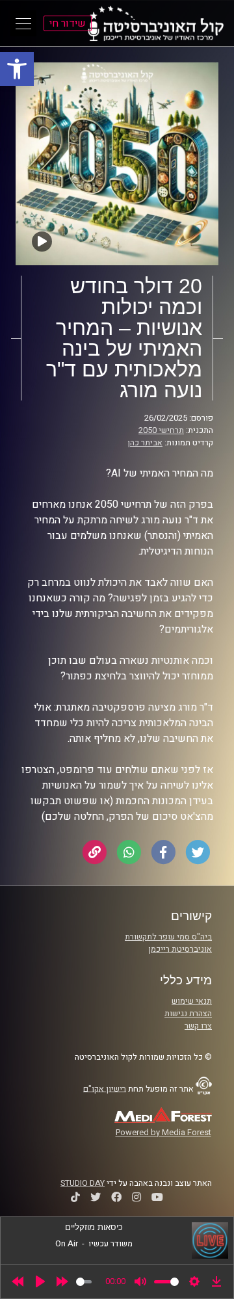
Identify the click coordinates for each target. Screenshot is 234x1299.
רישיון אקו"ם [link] (104, 1088)
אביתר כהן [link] (144, 443)
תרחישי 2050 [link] (161, 430)
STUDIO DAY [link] (82, 1183)
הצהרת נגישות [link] (188, 1013)
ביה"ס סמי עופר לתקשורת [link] (168, 937)
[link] (17, 69)
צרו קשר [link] (198, 1026)
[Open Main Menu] (23, 23)
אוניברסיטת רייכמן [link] (180, 949)
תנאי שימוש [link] (192, 1001)
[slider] (84, 1282)
